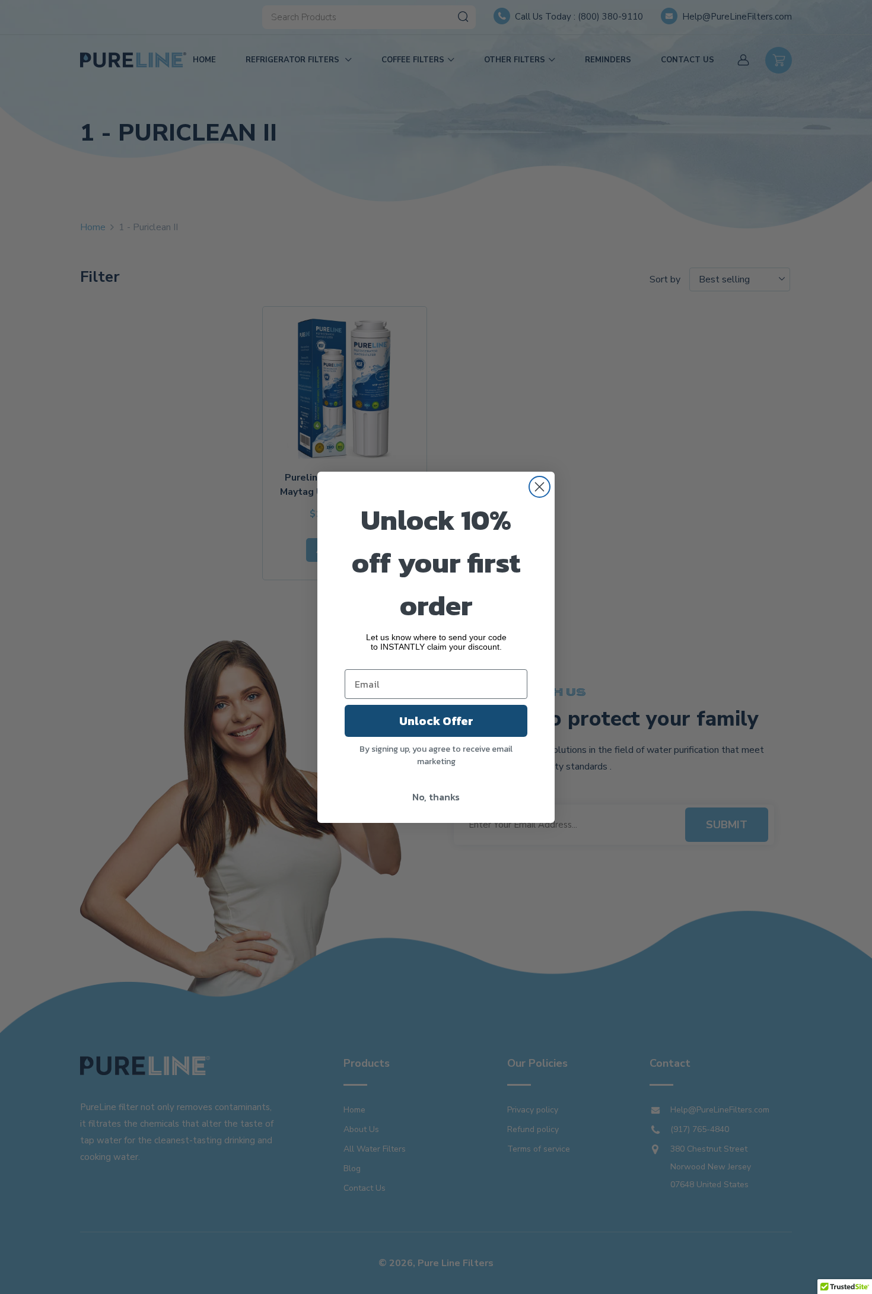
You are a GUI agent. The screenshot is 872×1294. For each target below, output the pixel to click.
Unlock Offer (436, 721)
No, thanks (436, 797)
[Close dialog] (539, 486)
